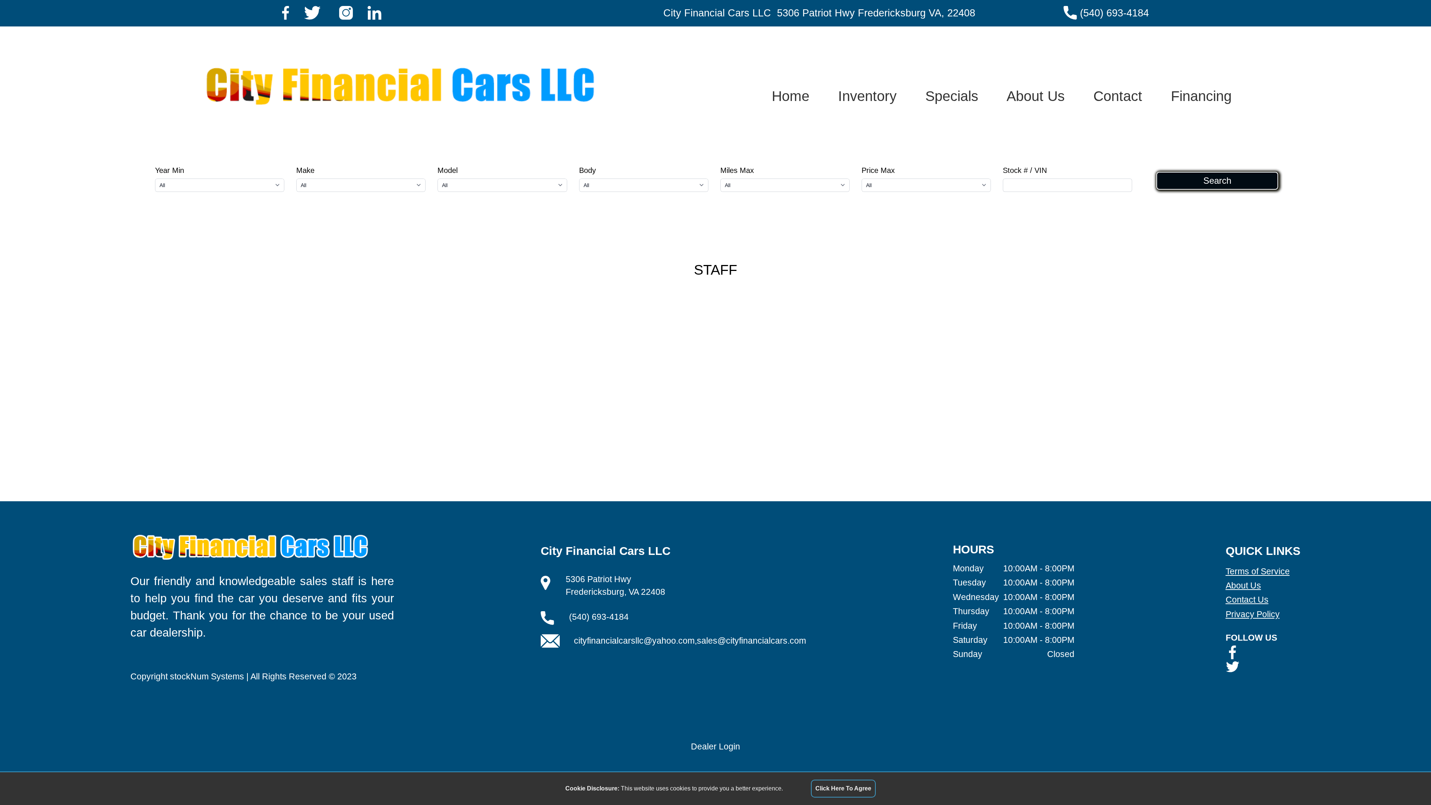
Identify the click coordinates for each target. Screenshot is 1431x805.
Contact (1117, 96)
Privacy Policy (1253, 614)
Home (790, 96)
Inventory (867, 96)
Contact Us (1247, 599)
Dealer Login (715, 746)
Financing (1201, 96)
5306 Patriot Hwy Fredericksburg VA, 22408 (876, 13)
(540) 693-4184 (1114, 13)
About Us (1036, 96)
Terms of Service (1258, 571)
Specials (951, 96)
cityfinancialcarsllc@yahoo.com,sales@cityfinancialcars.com (690, 640)
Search (1217, 180)
